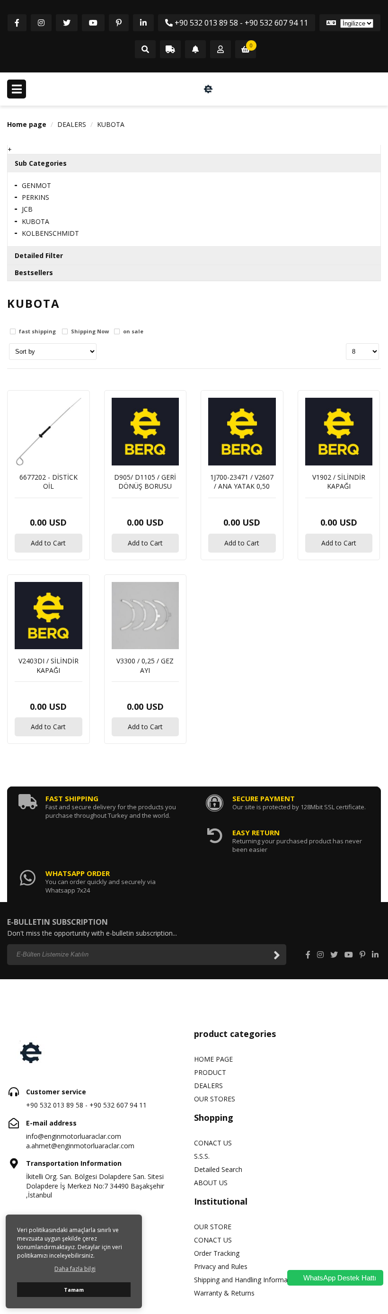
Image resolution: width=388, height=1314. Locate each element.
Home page (26, 124)
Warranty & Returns (224, 1292)
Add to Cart (48, 542)
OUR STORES (214, 1098)
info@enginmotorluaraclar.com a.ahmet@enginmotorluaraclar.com (80, 1141)
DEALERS (71, 124)
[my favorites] (195, 49)
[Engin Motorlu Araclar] (208, 89)
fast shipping (37, 332)
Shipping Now (90, 332)
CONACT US (213, 1142)
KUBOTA (110, 124)
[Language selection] (349, 22)
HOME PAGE (213, 1059)
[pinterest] (119, 22)
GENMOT (36, 185)
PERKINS (35, 197)
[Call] (145, 49)
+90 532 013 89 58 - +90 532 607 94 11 (240, 23)
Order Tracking (216, 1253)
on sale (133, 332)
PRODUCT (210, 1072)
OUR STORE (212, 1226)
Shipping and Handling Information (247, 1279)
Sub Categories (41, 163)
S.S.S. (202, 1156)
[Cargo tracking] (170, 49)
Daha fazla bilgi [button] (75, 1269)
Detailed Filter (39, 255)
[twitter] (67, 22)
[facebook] (17, 22)
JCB (27, 209)
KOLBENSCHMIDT (50, 233)
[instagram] (41, 22)
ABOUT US (211, 1182)
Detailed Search (218, 1169)
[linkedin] (143, 22)
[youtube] (93, 22)
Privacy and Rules (220, 1266)
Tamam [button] (74, 1289)
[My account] (220, 49)
